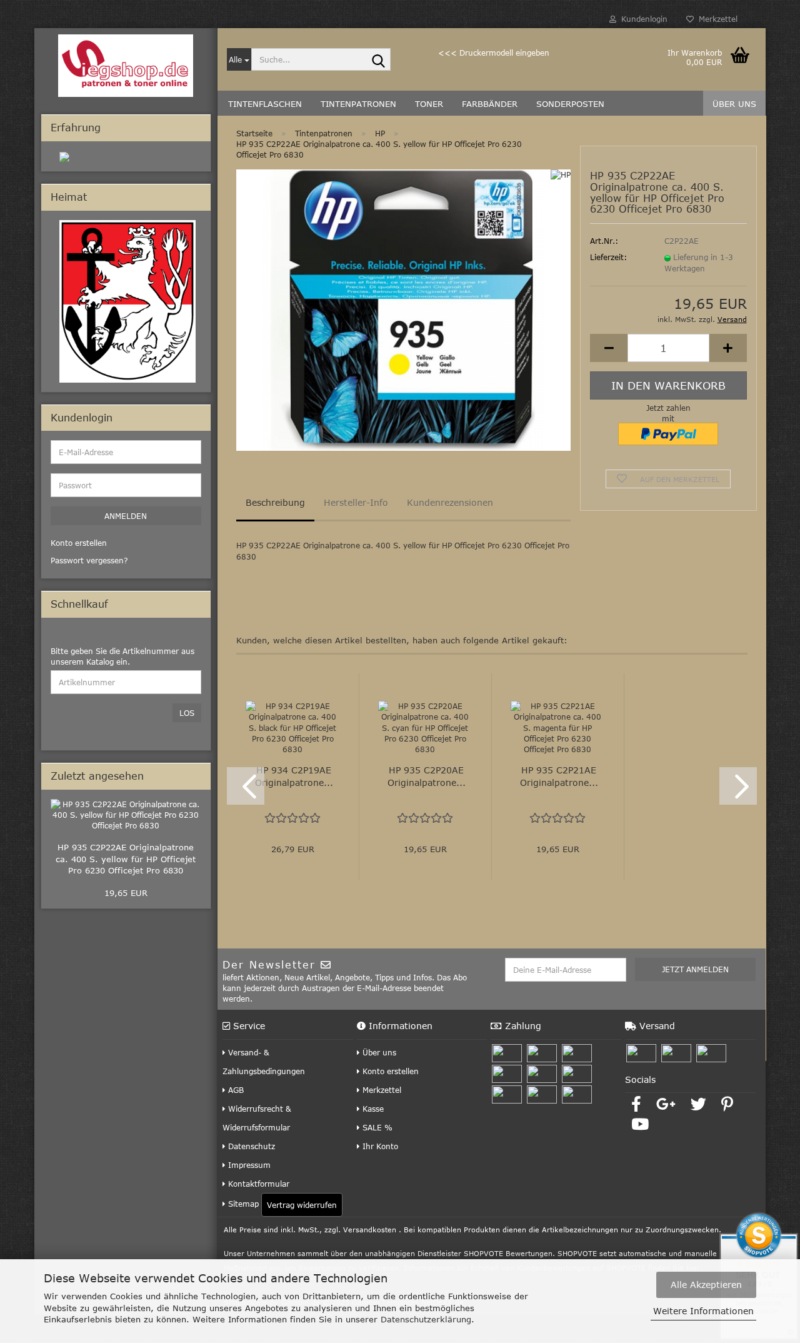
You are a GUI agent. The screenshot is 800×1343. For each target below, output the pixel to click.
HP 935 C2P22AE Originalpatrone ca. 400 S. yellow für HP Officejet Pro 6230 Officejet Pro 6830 (126, 858)
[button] (609, 348)
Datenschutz (250, 1146)
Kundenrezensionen (450, 502)
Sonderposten (570, 104)
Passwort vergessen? (89, 560)
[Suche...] (379, 60)
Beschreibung (275, 502)
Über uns (734, 104)
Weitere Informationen (703, 1310)
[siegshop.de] (126, 65)
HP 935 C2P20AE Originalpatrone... (427, 776)
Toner (429, 104)
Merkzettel (716, 18)
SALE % (376, 1127)
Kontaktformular (257, 1183)
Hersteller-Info (356, 502)
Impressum (248, 1164)
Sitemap (242, 1203)
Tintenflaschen (265, 104)
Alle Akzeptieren (706, 1284)
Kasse (372, 1108)
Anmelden (125, 515)
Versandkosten (369, 1229)
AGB (235, 1089)
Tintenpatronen (358, 104)
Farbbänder (490, 104)
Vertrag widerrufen (302, 1204)
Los (186, 712)
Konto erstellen (389, 1071)
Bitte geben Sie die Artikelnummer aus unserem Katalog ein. (122, 656)
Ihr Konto (379, 1146)
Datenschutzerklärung (426, 1319)
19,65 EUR (126, 893)
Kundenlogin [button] (642, 18)
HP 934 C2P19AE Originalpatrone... (294, 776)
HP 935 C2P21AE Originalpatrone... (559, 776)
